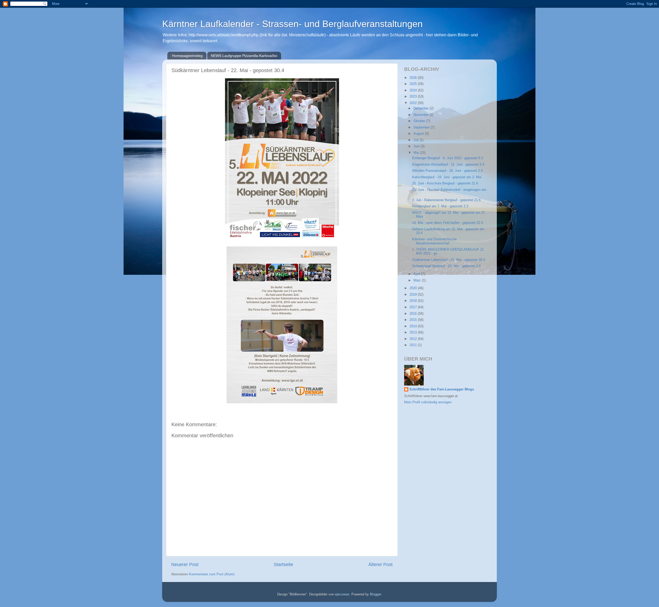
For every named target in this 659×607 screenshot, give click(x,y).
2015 (414, 320)
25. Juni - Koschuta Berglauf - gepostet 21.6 (445, 183)
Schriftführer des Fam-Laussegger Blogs (441, 389)
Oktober (419, 121)
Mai (416, 153)
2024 (414, 90)
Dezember (421, 108)
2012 (414, 339)
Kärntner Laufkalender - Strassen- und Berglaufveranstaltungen (292, 24)
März (417, 280)
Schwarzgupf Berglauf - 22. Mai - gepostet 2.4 (446, 266)
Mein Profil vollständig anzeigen (428, 402)
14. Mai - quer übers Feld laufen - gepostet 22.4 (447, 223)
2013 (414, 332)
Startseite (283, 564)
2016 (414, 313)
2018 (414, 301)
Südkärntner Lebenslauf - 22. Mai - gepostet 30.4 (448, 260)
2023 (414, 96)
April (417, 274)
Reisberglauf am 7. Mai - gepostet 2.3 (440, 206)
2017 (414, 307)
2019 (414, 294)
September (422, 127)
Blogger (375, 594)
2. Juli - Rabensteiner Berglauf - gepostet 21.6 (446, 200)
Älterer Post (380, 564)
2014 (414, 326)
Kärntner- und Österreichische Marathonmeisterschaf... (434, 241)
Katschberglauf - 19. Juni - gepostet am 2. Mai (446, 177)
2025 (414, 84)
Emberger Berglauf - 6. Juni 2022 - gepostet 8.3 (447, 158)
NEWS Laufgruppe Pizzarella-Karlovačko (244, 56)
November (421, 115)
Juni (417, 146)
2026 (414, 78)
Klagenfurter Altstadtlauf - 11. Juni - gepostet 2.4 (448, 164)
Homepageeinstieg (187, 56)
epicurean (342, 594)
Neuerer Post (184, 564)
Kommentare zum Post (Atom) (212, 574)
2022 (414, 103)
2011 (414, 345)
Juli (416, 140)
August (419, 133)
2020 (414, 288)
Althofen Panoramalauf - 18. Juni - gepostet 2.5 (447, 171)
